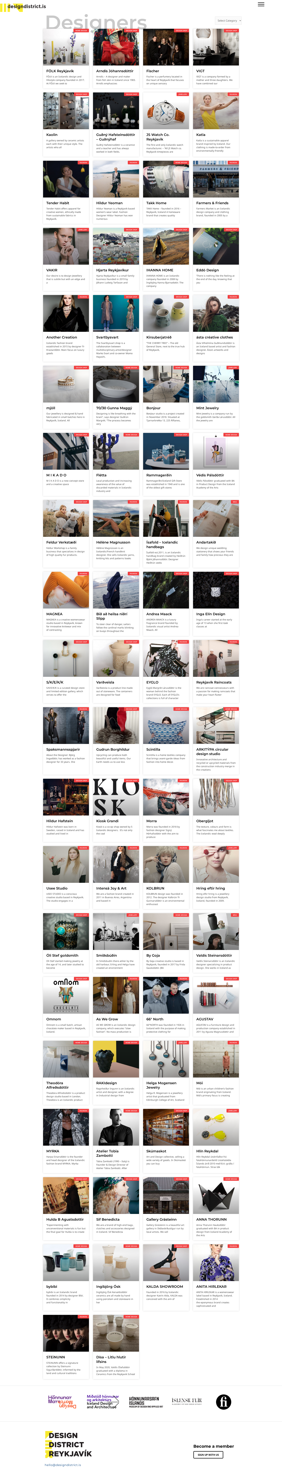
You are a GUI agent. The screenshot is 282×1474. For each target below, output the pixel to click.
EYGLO (152, 682)
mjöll (50, 408)
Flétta (101, 475)
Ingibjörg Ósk (108, 1287)
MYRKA (52, 1151)
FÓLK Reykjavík (60, 71)
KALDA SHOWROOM (164, 1287)
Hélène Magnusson (113, 542)
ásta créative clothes (214, 337)
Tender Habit (57, 203)
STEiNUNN (55, 1357)
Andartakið (206, 542)
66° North (154, 1019)
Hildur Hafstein (59, 821)
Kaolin (51, 135)
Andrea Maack (159, 614)
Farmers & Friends (212, 203)
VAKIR (51, 270)
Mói (199, 1083)
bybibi (51, 1287)
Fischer (152, 71)
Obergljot (205, 821)
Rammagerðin (159, 475)
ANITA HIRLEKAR (211, 1287)
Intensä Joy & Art (111, 888)
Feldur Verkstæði (61, 542)
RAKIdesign (106, 1083)
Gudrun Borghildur (113, 749)
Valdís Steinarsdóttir (214, 955)
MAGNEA (54, 614)
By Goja (153, 955)
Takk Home (156, 203)
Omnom (53, 1019)
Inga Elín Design (210, 614)
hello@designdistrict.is (63, 1465)
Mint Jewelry (207, 408)
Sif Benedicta (108, 1219)
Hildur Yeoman (109, 203)
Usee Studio (57, 888)
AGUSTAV (204, 1019)
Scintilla (153, 749)
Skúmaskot (156, 1151)
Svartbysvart (107, 337)
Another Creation (61, 337)
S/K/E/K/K (54, 682)
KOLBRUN (155, 888)
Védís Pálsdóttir (210, 475)
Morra (151, 821)
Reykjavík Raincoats (214, 682)
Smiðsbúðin (106, 955)
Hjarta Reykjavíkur (112, 270)
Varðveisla (105, 682)
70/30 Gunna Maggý (114, 408)
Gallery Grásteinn (161, 1219)
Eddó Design (207, 270)
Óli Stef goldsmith (62, 955)
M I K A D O (56, 475)
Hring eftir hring (210, 888)
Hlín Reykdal (207, 1151)
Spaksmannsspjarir (63, 749)
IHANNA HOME (159, 270)
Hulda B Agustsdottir (65, 1219)
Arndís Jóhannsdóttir (114, 71)
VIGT (200, 71)
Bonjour (153, 408)
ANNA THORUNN (211, 1219)
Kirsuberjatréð (159, 337)
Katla (200, 135)
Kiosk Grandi (107, 821)
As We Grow (107, 1019)
